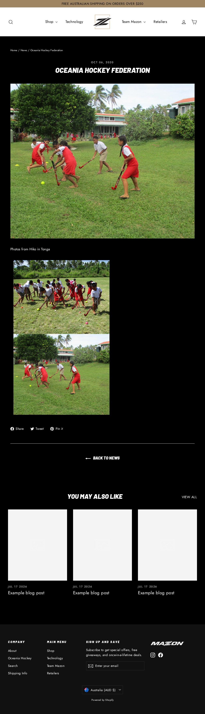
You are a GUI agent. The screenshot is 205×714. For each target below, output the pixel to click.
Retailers (160, 21)
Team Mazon (132, 21)
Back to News (106, 457)
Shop (49, 21)
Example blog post (26, 592)
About (12, 650)
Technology (74, 21)
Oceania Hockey (19, 658)
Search (13, 665)
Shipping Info (17, 673)
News (24, 50)
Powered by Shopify (102, 700)
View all (189, 497)
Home (13, 50)
